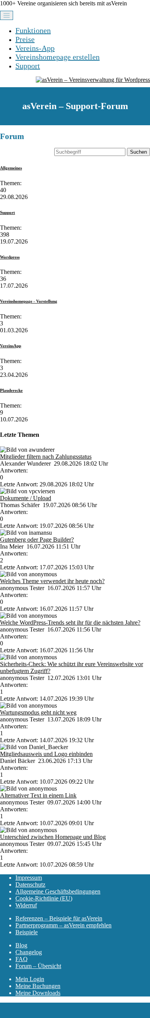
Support (27, 65)
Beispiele (26, 932)
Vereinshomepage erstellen (57, 57)
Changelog (28, 952)
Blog (21, 945)
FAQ (21, 959)
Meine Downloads (37, 993)
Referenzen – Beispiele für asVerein (58, 918)
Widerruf (26, 905)
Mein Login (29, 979)
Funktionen (33, 30)
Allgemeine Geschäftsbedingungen (57, 891)
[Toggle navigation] (6, 15)
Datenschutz (30, 884)
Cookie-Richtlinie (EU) (43, 898)
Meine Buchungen (37, 986)
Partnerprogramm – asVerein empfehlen (63, 925)
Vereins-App (35, 48)
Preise (25, 39)
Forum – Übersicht (38, 966)
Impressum (28, 877)
